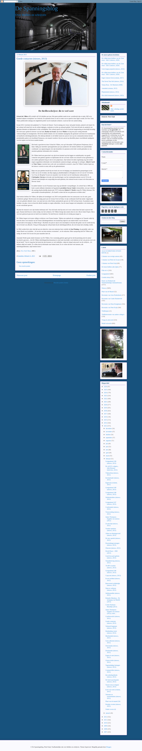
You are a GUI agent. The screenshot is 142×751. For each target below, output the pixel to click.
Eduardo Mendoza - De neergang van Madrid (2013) (112, 600)
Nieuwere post (22, 275)
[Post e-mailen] (39, 256)
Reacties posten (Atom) (61, 283)
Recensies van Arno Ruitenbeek (111, 295)
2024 (105, 392)
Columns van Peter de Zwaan (111, 260)
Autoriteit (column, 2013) (109, 88)
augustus (108, 440)
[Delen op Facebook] (49, 256)
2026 (105, 386)
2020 (105, 405)
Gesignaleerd (106, 274)
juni (107, 446)
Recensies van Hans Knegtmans (111, 304)
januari (108, 713)
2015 (105, 420)
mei (107, 450)
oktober (108, 434)
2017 (105, 414)
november (109, 431)
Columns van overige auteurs (110, 256)
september (109, 437)
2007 (105, 732)
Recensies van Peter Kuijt (109, 307)
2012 (105, 717)
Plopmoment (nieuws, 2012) (110, 92)
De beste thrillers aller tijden (110, 267)
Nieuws (104, 288)
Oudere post (90, 275)
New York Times (26, 251)
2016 (105, 417)
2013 (105, 426)
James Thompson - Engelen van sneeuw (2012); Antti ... (112, 611)
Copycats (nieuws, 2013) (113, 575)
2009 (105, 726)
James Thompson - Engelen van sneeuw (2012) (112, 518)
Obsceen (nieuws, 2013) (112, 548)
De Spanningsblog (36, 8)
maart (108, 456)
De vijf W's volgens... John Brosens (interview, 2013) (112, 468)
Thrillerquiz (105, 311)
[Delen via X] (47, 256)
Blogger (108, 747)
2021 (105, 402)
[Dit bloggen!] (45, 256)
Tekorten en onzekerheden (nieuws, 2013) (113, 696)
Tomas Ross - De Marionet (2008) (112, 85)
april (107, 453)
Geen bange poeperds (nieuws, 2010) (113, 69)
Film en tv (105, 270)
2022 (105, 398)
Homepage (57, 275)
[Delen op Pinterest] (51, 256)
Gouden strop (106, 277)
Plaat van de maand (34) (112, 701)
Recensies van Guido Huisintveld (112, 298)
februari (108, 459)
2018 (105, 411)
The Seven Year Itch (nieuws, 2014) (113, 81)
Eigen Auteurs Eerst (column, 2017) (113, 78)
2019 (105, 408)
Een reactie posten (24, 266)
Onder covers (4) (110, 709)
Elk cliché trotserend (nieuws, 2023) (113, 95)
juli (107, 443)
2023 (105, 395)
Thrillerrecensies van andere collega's (113, 314)
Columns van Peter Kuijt (109, 263)
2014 (105, 423)
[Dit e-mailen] (44, 256)
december (109, 428)
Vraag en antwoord (107, 320)
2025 (105, 389)
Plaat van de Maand (108, 291)
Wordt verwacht (106, 323)
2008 (105, 729)
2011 (105, 720)
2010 (105, 723)
